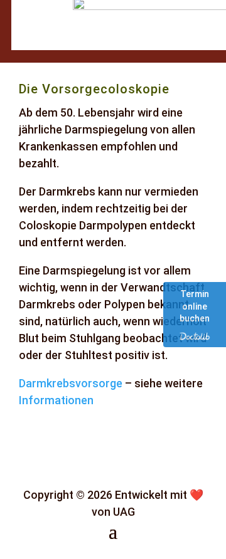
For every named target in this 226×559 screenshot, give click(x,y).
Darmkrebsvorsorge (70, 383)
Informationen (56, 400)
